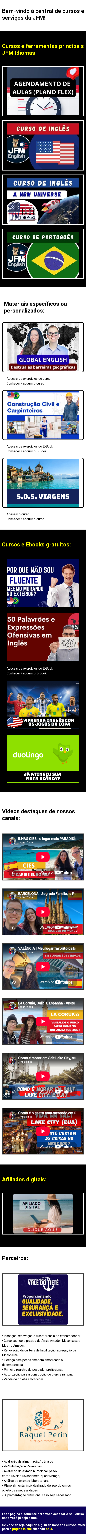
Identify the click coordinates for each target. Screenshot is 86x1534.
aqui (49, 1529)
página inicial (22, 1529)
